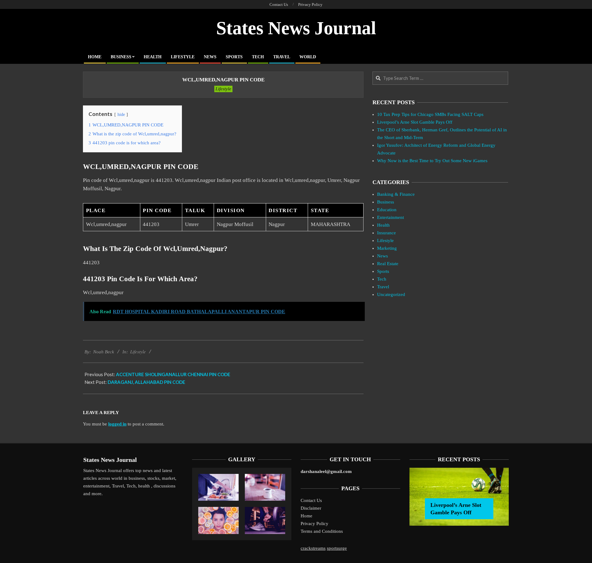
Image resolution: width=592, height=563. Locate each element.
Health (383, 225)
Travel (383, 286)
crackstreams (313, 548)
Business (385, 201)
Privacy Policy (314, 523)
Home (306, 515)
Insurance (386, 232)
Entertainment (390, 217)
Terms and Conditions (322, 531)
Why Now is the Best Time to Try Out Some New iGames (432, 160)
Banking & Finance (396, 194)
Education (387, 209)
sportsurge (337, 548)
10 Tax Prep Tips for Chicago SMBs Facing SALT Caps (430, 114)
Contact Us (311, 500)
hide (121, 114)
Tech (381, 279)
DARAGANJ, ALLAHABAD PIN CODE (146, 382)
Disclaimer (311, 508)
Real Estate (387, 263)
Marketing (387, 248)
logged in (117, 423)
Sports (383, 271)
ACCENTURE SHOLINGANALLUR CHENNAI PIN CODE (173, 374)
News (382, 255)
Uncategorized (391, 294)
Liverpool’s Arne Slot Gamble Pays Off (414, 122)
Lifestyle (223, 88)
